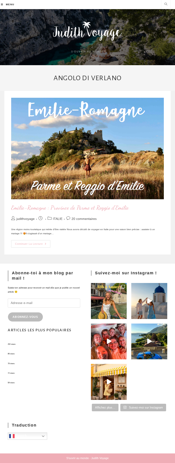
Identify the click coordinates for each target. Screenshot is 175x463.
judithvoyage (25, 219)
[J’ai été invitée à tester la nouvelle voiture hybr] (149, 341)
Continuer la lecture (32, 242)
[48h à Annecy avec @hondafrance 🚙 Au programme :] (109, 301)
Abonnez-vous (25, 317)
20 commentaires (84, 219)
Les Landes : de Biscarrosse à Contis (27, 360)
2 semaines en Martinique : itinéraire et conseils (33, 350)
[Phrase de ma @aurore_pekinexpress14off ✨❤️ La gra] (109, 341)
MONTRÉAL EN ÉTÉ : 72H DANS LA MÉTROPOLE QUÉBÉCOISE (43, 340)
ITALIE (57, 219)
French (21, 436)
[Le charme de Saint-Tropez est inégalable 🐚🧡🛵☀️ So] (109, 382)
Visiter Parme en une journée (23, 379)
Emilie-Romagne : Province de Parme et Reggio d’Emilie (70, 207)
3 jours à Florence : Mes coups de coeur (29, 369)
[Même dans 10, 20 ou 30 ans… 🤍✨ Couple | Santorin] (149, 301)
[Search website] (166, 4)
